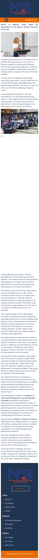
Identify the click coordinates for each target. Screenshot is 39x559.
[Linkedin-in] (32, 20)
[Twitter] (29, 20)
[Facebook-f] (26, 20)
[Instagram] (35, 20)
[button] (6, 20)
